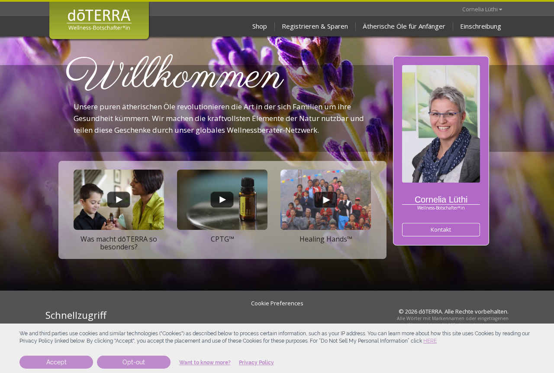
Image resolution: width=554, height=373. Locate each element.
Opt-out (133, 362)
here (430, 341)
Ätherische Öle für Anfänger (404, 26)
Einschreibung (480, 26)
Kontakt (441, 229)
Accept (56, 362)
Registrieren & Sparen (315, 26)
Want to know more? (205, 363)
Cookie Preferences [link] (277, 303)
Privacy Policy (256, 363)
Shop (259, 26)
